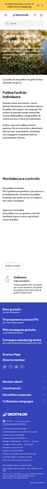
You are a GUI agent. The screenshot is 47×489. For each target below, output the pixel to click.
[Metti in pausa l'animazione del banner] (38, 5)
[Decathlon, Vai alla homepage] (20, 15)
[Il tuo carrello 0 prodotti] (41, 15)
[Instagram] (22, 367)
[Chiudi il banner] (42, 5)
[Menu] (6, 15)
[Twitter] (10, 367)
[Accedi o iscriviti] (35, 15)
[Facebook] (5, 367)
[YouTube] (16, 367)
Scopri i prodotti (12, 266)
